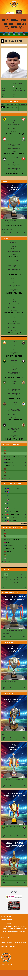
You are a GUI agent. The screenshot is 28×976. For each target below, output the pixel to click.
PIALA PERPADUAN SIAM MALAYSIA (14, 274)
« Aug (2, 587)
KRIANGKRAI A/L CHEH (14, 500)
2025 (3, 107)
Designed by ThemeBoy (5, 972)
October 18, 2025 (14, 118)
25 (17, 582)
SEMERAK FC (9, 450)
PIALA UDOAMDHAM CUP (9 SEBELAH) (14, 333)
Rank (2, 485)
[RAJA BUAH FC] (3, 828)
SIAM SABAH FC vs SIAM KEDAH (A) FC (14, 173)
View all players (24, 523)
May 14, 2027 (14, 297)
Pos (2, 447)
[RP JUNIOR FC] (24, 828)
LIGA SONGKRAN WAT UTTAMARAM (14, 293)
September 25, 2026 (14, 242)
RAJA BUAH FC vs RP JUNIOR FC (13, 826)
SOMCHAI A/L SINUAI (13, 508)
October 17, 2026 (14, 260)
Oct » (25, 587)
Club (5, 447)
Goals (25, 485)
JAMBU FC (8, 468)
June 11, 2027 (14, 317)
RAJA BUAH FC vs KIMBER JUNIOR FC (14, 377)
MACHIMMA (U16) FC (10, 465)
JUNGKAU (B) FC (9, 472)
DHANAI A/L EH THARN (14, 488)
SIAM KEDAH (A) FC (17, 88)
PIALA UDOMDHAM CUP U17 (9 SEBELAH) (14, 313)
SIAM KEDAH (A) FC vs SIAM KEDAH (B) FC (14, 154)
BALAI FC (8, 459)
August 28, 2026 (14, 360)
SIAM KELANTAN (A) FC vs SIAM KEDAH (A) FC (14, 134)
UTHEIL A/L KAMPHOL (14, 511)
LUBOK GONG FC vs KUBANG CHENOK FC (14, 420)
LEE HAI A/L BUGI (13, 517)
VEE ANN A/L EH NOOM (14, 514)
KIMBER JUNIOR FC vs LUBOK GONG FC (14, 439)
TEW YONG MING (13, 520)
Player (6, 485)
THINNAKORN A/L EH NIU (14, 491)
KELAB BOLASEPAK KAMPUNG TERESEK (14, 22)
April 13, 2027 (14, 278)
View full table (24, 564)
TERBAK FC (8, 478)
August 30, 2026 (14, 341)
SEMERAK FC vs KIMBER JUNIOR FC (14, 356)
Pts (25, 447)
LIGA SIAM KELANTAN (6, 220)
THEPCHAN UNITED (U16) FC (12, 456)
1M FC (7, 475)
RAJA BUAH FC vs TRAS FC (14, 398)
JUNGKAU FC (9, 453)
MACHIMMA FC (9, 462)
